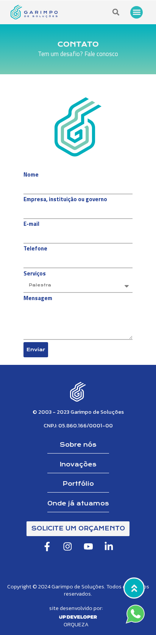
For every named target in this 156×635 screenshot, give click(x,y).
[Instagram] (67, 546)
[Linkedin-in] (109, 546)
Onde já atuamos (78, 503)
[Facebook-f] (47, 546)
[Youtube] (88, 546)
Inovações (78, 464)
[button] (136, 12)
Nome (31, 175)
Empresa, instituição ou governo (65, 200)
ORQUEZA (76, 624)
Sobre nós (78, 444)
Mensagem (37, 299)
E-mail (31, 224)
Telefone (35, 249)
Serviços (34, 274)
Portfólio (78, 483)
